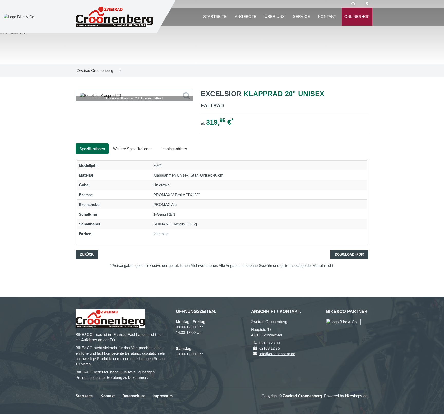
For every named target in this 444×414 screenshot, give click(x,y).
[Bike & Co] (343, 322)
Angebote (245, 16)
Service (301, 16)
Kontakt (327, 16)
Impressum (163, 396)
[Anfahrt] (367, 4)
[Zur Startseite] (114, 16)
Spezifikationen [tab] (92, 148)
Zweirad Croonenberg (95, 70)
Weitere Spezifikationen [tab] (132, 148)
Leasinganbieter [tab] (174, 148)
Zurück (87, 254)
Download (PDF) (349, 254)
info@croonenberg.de (277, 354)
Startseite (215, 16)
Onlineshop (357, 16)
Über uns (275, 16)
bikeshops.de (356, 396)
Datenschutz (133, 396)
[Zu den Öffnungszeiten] (353, 4)
